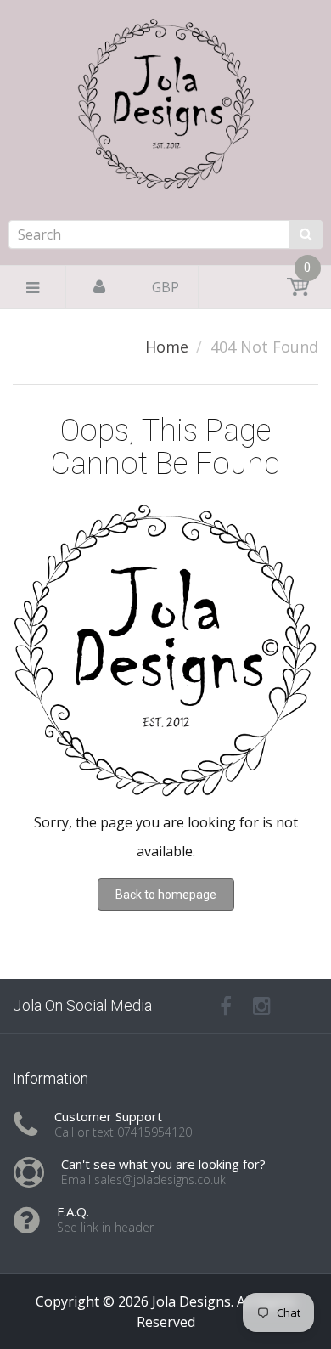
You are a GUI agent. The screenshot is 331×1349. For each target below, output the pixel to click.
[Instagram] (261, 1005)
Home (166, 346)
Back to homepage (165, 894)
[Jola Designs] (165, 154)
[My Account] (99, 287)
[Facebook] (225, 1005)
